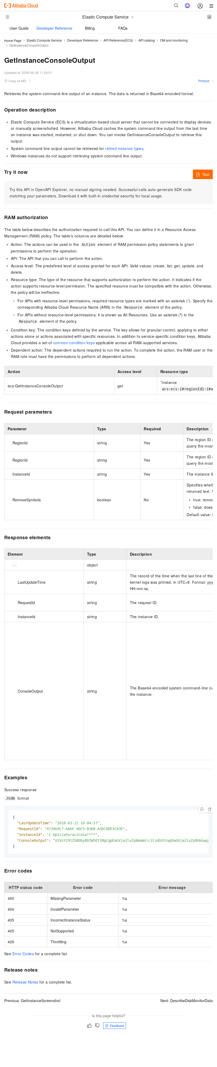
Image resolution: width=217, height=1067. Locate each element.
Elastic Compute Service (44, 40)
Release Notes (25, 982)
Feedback (117, 1025)
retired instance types (124, 148)
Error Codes (23, 953)
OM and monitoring (174, 40)
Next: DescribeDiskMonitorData (186, 1000)
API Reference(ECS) (118, 40)
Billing (90, 28)
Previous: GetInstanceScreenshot (32, 1000)
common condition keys (74, 342)
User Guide (19, 28)
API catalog (146, 40)
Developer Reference (54, 28)
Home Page (12, 40)
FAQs (123, 28)
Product (203, 80)
